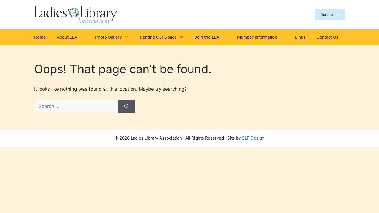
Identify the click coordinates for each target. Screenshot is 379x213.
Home (40, 37)
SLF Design (253, 138)
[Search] (126, 106)
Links (300, 37)
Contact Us (327, 37)
